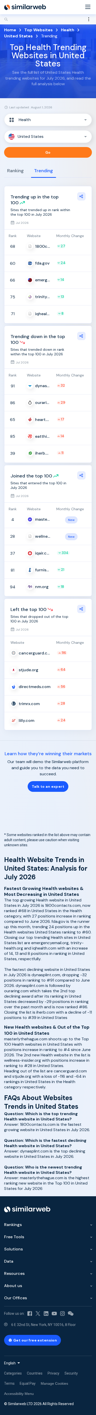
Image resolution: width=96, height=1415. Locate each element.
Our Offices (15, 1298)
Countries (34, 1373)
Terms (9, 1383)
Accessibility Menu (19, 1394)
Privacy (53, 1373)
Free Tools (14, 1236)
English (10, 1363)
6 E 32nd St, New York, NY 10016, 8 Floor (43, 1325)
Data (8, 1261)
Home (10, 30)
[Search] (48, 19)
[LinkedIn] (46, 1313)
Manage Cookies (54, 1383)
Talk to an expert (48, 786)
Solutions (13, 1249)
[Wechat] (71, 1313)
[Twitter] (38, 1313)
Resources (14, 1273)
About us (13, 1285)
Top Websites (38, 30)
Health (67, 30)
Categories (13, 1373)
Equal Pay (28, 1383)
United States (18, 36)
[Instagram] (62, 1313)
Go (48, 152)
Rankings (13, 1224)
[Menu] (88, 7)
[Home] (25, 7)
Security (71, 1373)
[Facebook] (30, 1313)
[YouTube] (54, 1313)
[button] (48, 119)
